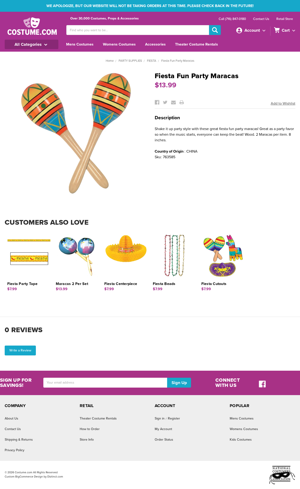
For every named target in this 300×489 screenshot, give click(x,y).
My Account (163, 429)
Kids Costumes (241, 440)
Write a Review (20, 350)
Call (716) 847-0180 (232, 19)
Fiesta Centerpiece (120, 283)
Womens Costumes (119, 44)
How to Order (90, 429)
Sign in (160, 418)
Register (174, 418)
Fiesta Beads (164, 283)
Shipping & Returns (19, 440)
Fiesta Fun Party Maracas (177, 61)
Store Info (87, 440)
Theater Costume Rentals (196, 44)
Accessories (155, 44)
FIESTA (151, 61)
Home (110, 61)
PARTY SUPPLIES (130, 61)
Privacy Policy (14, 450)
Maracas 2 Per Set (72, 283)
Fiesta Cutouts (214, 283)
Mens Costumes (80, 44)
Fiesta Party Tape (22, 283)
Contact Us (261, 19)
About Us (11, 418)
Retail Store (284, 19)
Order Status (164, 440)
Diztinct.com (55, 476)
